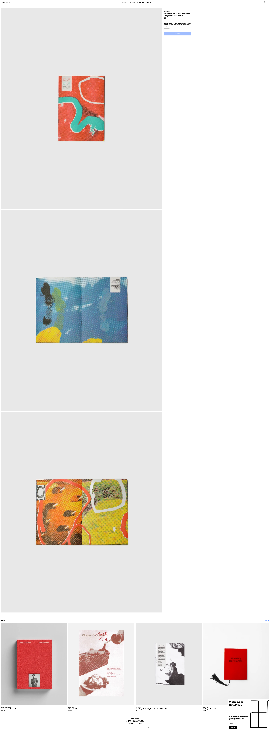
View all (267, 620)
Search (131, 727)
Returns (136, 727)
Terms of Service (123, 727)
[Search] (264, 2)
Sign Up (233, 727)
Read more (167, 28)
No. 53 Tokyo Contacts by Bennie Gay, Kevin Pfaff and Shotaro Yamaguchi (156, 709)
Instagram (148, 727)
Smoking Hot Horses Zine (210, 709)
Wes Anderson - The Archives (9, 709)
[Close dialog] (268, 700)
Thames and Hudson (6, 707)
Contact (142, 727)
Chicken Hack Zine (73, 709)
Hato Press (167, 11)
